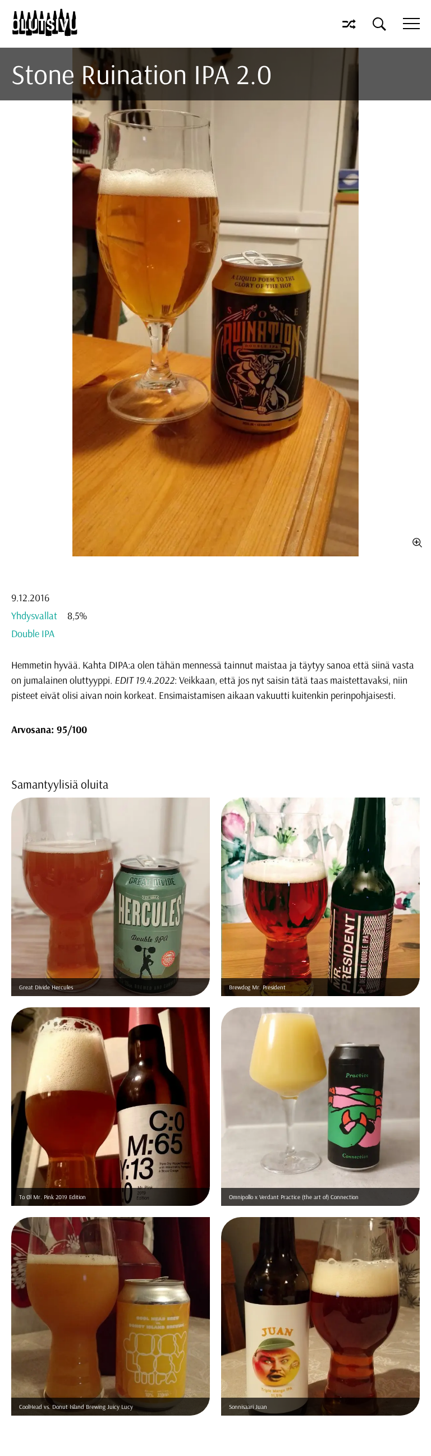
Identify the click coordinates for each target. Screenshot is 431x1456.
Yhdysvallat (34, 615)
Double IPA (32, 633)
